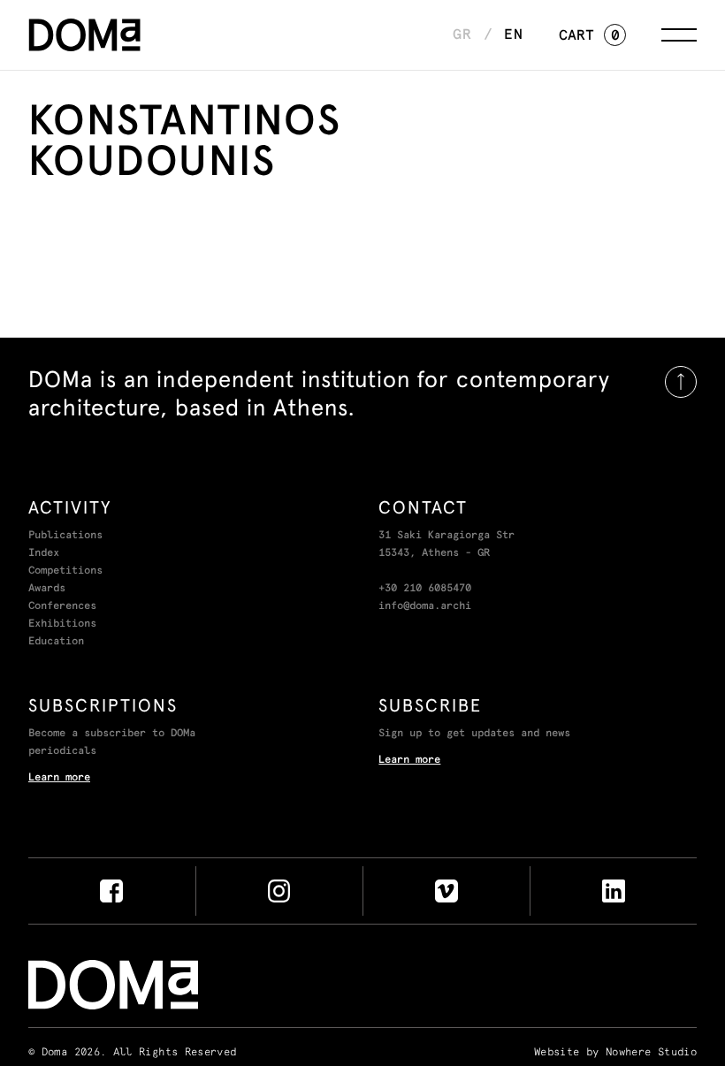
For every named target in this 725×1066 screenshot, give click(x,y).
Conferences (62, 606)
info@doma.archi (424, 606)
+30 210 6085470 (424, 588)
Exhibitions (62, 624)
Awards (46, 588)
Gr (462, 34)
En (513, 34)
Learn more (59, 778)
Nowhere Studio (651, 1052)
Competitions (65, 571)
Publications (65, 535)
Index (43, 553)
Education (56, 641)
